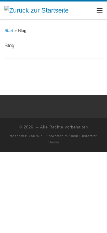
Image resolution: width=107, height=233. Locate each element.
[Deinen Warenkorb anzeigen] (88, 10)
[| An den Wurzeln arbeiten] (36, 9)
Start (8, 30)
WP (39, 136)
